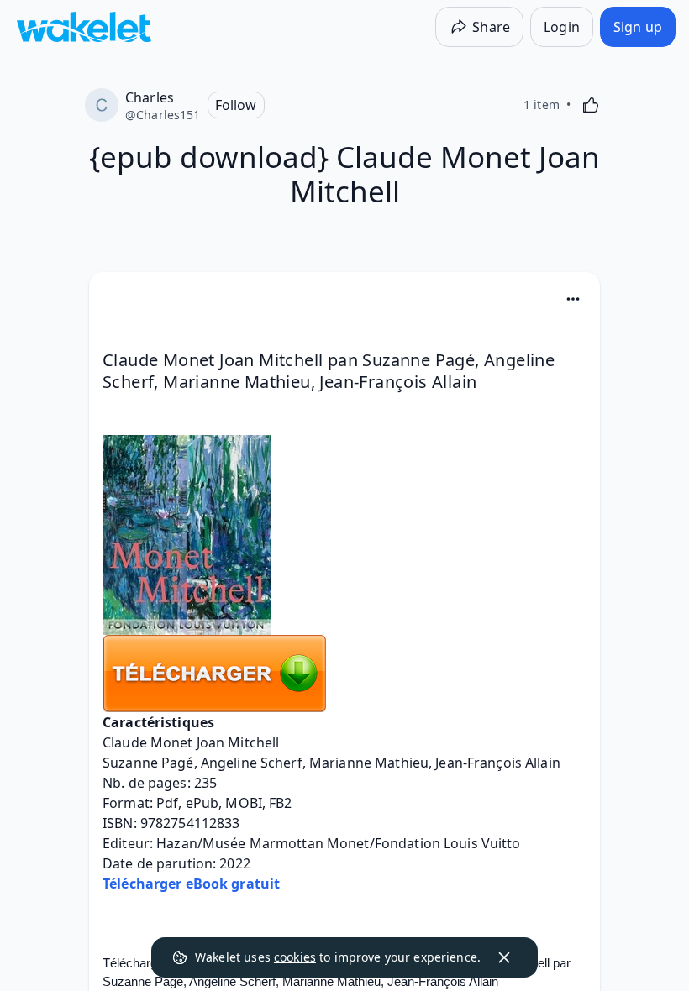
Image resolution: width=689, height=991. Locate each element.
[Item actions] (573, 299)
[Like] (590, 105)
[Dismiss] (504, 957)
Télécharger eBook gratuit (191, 883)
